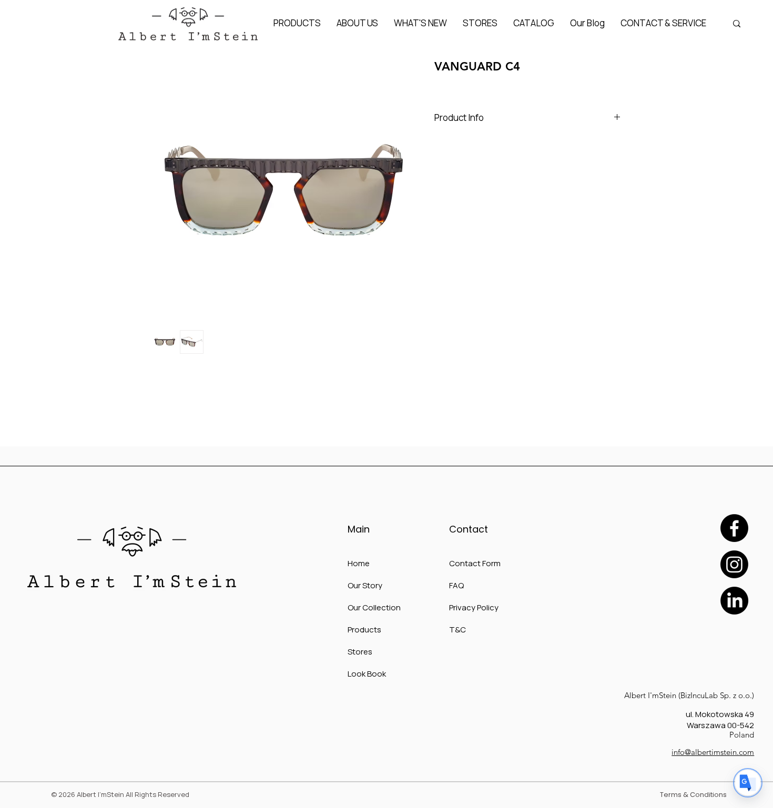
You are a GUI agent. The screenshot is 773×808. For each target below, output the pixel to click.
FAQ (456, 585)
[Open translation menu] (747, 782)
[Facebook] (734, 528)
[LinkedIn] (734, 601)
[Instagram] (734, 564)
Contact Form (475, 563)
